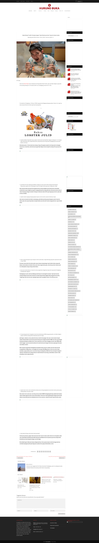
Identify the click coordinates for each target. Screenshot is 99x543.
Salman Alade (72, 295)
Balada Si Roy (72, 230)
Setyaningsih (71, 302)
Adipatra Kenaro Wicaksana (74, 217)
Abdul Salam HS (72, 211)
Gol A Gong (71, 256)
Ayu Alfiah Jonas (72, 226)
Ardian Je (71, 221)
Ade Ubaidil (71, 214)
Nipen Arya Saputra (73, 284)
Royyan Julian (72, 293)
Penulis (32, 1)
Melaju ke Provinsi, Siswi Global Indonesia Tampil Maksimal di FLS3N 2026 (46, 481)
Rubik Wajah (26, 83)
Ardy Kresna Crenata (73, 224)
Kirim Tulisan (22, 1)
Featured (47, 37)
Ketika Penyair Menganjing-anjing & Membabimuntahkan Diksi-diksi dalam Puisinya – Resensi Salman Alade (76, 85)
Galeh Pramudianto (73, 254)
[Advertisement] (40, 24)
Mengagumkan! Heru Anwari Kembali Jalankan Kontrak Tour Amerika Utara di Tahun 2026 (34, 487)
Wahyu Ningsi (71, 311)
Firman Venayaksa (72, 252)
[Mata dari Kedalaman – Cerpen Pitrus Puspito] (69, 74)
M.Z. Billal (71, 275)
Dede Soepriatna (72, 237)
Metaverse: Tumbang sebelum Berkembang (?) (57, 480)
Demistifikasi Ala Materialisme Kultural (22, 485)
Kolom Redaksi (67, 11)
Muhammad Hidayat (73, 279)
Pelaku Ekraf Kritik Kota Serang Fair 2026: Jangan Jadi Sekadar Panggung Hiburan (76, 92)
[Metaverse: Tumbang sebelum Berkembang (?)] (58, 477)
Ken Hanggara (72, 268)
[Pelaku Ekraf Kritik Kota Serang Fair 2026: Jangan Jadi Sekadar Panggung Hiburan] (69, 92)
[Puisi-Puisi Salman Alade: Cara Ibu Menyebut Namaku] (69, 69)
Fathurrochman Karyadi (74, 246)
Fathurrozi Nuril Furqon (74, 250)
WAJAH (56, 11)
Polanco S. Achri (72, 288)
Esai (48, 11)
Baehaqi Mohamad (72, 228)
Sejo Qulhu (71, 297)
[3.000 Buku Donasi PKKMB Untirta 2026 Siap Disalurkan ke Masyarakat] (69, 79)
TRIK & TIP (61, 11)
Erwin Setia (71, 242)
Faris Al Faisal (72, 244)
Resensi (52, 11)
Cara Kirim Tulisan (53, 522)
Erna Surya (71, 240)
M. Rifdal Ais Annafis (73, 272)
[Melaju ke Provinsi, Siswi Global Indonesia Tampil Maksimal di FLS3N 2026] (46, 477)
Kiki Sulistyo (71, 270)
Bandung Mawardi (73, 233)
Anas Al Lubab (72, 219)
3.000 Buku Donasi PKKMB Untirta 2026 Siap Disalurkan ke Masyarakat (76, 79)
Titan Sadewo (72, 306)
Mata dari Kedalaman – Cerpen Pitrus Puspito (75, 74)
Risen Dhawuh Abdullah (74, 290)
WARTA (35, 11)
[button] (67, 24)
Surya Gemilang (72, 304)
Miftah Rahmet (36, 37)
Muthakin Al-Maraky (73, 281)
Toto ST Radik (72, 309)
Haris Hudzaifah (72, 261)
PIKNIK (45, 11)
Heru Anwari (71, 263)
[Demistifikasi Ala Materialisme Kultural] (23, 480)
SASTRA (40, 11)
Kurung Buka (48, 541)
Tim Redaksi (27, 1)
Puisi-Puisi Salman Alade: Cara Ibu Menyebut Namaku (76, 69)
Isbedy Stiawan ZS (72, 265)
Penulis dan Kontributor (54, 525)
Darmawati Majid (73, 235)
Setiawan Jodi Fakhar (73, 300)
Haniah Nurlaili (72, 259)
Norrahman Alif (72, 286)
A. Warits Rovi (72, 209)
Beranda (17, 1)
